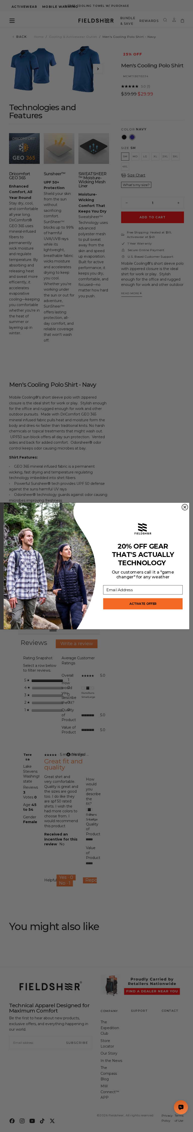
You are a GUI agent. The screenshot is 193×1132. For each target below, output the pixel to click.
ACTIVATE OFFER (142, 604)
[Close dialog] (185, 507)
